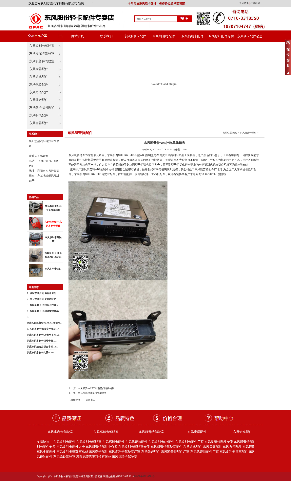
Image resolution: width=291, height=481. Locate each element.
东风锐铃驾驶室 (64, 456)
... (44, 293)
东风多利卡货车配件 (234, 451)
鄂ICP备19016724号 (144, 476)
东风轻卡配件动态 (249, 36)
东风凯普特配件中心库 (101, 446)
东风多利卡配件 (135, 36)
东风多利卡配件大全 (70, 446)
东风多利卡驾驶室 (41, 45)
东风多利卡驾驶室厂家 (124, 451)
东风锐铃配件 (38, 84)
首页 (235, 132)
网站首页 (77, 36)
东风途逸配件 (38, 76)
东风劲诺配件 (38, 100)
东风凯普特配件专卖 (218, 441)
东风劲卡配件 (98, 451)
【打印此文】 (75, 399)
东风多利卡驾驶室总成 (72, 451)
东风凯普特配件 (164, 36)
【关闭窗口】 (90, 399)
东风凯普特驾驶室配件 (166, 446)
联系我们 (255, 3)
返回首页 (244, 3)
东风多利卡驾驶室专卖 (134, 446)
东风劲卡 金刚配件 (42, 107)
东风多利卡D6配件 (161, 441)
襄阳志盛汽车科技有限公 (93, 456)
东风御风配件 (38, 115)
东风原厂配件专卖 (221, 36)
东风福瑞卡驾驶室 (41, 53)
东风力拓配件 (38, 92)
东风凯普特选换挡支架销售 (92, 393)
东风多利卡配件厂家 (189, 441)
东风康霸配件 (38, 69)
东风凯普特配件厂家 (175, 451)
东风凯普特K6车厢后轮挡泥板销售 (96, 388)
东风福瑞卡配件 (192, 36)
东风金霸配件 (38, 123)
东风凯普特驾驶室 (41, 61)
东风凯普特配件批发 (248, 441)
